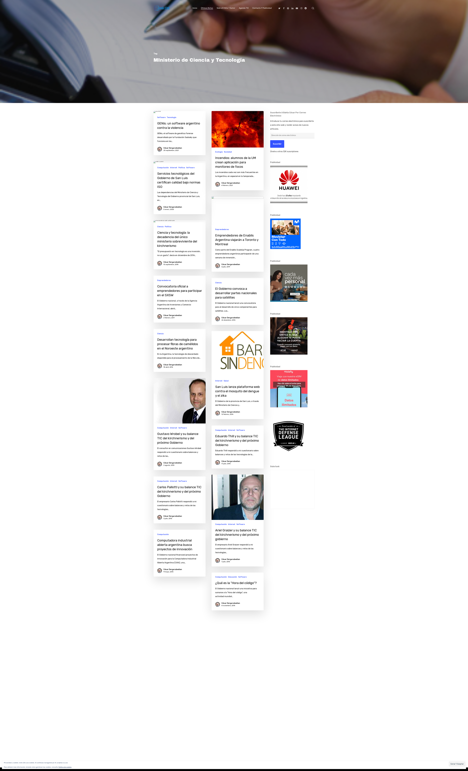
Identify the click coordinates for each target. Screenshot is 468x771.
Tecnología (171, 117)
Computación (163, 168)
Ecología (219, 152)
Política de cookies (65, 767)
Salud (226, 381)
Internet (173, 168)
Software (161, 117)
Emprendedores (222, 229)
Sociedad (228, 152)
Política (181, 168)
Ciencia (160, 227)
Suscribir (277, 144)
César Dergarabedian (172, 148)
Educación (232, 577)
